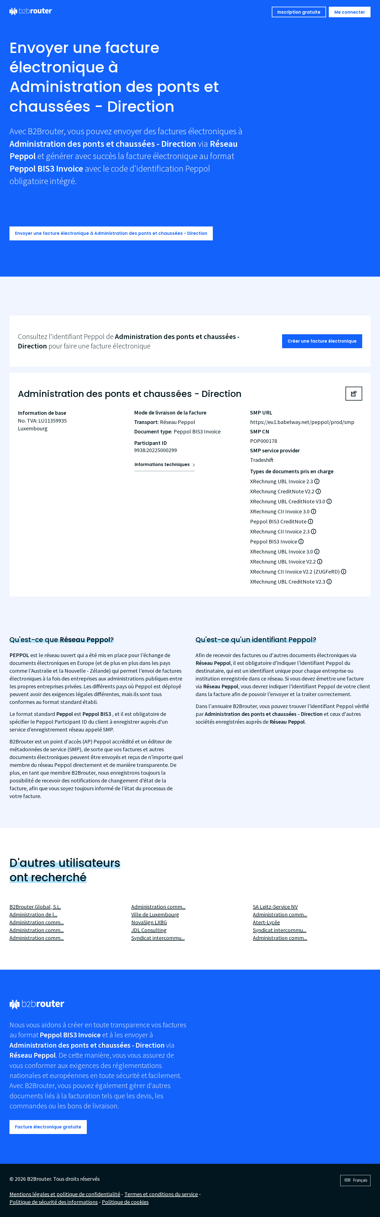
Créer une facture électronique (322, 341)
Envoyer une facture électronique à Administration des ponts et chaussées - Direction (111, 233)
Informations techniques (162, 464)
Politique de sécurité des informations (53, 1201)
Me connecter (349, 12)
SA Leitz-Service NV (275, 906)
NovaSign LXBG (149, 922)
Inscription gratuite (298, 12)
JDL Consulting (149, 929)
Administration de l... (33, 914)
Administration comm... (36, 922)
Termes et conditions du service (161, 1194)
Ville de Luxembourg (155, 914)
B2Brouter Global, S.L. (35, 906)
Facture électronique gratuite (48, 1127)
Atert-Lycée (266, 922)
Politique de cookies (125, 1201)
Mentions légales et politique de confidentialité (64, 1194)
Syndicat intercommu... (158, 937)
